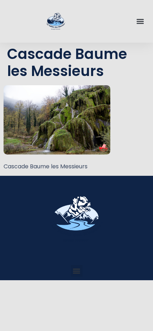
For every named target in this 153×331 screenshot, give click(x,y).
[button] (140, 21)
